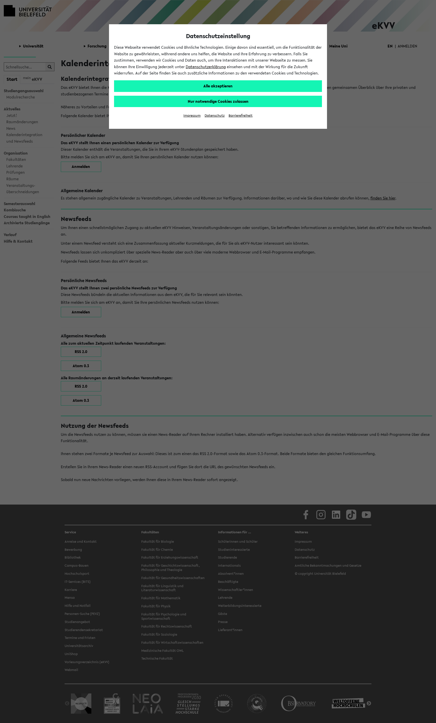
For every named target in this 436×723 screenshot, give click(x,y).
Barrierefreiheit (241, 115)
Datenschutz (215, 115)
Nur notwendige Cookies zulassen (218, 101)
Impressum (192, 115)
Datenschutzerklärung (206, 66)
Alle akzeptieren (218, 86)
